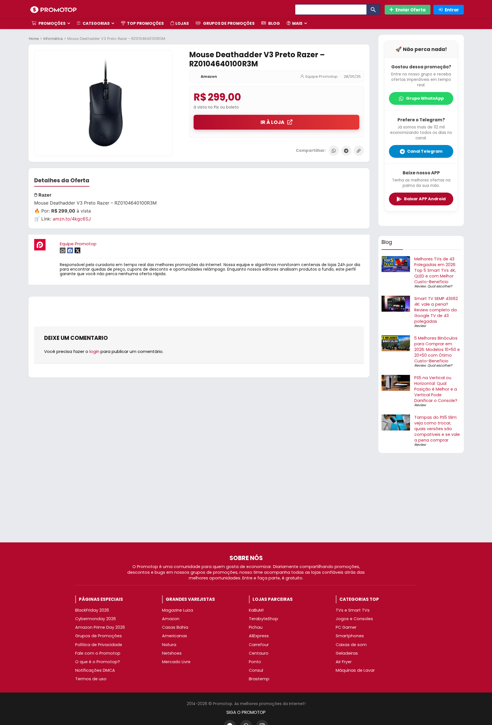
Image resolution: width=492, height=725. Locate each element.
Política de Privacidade (98, 645)
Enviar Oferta (410, 10)
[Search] (373, 10)
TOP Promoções (145, 23)
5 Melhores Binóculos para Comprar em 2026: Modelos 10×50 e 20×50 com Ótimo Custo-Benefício (437, 349)
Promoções (51, 23)
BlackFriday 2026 (92, 610)
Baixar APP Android (425, 199)
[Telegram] (346, 151)
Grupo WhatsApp (425, 98)
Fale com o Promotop (97, 653)
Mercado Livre (176, 662)
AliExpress (259, 636)
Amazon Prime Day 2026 (100, 627)
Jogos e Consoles (354, 619)
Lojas (182, 23)
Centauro (258, 653)
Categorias (96, 23)
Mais (297, 23)
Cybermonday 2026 (95, 619)
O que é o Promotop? (97, 662)
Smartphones (350, 636)
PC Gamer (346, 627)
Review (420, 286)
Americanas (174, 636)
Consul (256, 670)
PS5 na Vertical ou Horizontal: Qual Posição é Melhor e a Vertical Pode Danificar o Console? (435, 389)
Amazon (209, 76)
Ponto (255, 662)
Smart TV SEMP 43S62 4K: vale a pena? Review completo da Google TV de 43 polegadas (436, 310)
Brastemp (259, 679)
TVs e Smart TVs (353, 610)
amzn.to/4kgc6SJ (72, 219)
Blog (273, 23)
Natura (169, 645)
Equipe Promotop (322, 76)
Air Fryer (344, 662)
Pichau (256, 627)
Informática (53, 38)
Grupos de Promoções (228, 23)
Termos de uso (90, 679)
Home (34, 38)
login (94, 351)
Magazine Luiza (177, 610)
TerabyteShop (263, 619)
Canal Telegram (424, 151)
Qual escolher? (439, 286)
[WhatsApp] (334, 151)
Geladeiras (347, 653)
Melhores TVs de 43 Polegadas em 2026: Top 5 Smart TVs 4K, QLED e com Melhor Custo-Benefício (435, 270)
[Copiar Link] (359, 151)
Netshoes (172, 653)
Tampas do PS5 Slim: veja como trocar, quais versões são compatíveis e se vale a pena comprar (437, 428)
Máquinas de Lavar (355, 670)
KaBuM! (256, 610)
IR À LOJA (272, 122)
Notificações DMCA (95, 670)
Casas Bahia (175, 627)
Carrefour (259, 645)
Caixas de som (351, 645)
